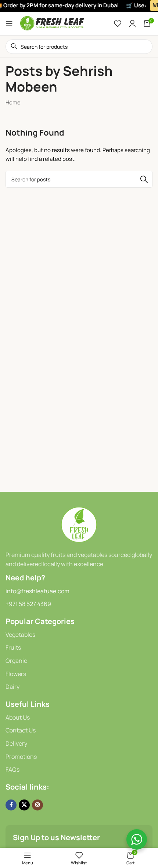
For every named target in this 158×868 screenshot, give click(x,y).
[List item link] (79, 635)
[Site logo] (52, 23)
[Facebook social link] (11, 804)
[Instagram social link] (37, 804)
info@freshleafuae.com (37, 591)
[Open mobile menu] (9, 23)
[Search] (144, 179)
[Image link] (79, 524)
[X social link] (24, 804)
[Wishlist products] (117, 23)
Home (13, 102)
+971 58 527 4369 (28, 604)
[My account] (132, 23)
